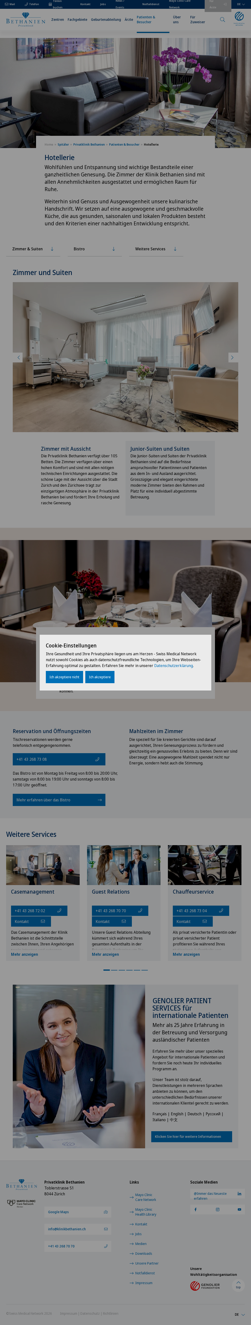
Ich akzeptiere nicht (64, 677)
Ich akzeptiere (100, 677)
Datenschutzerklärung (173, 665)
